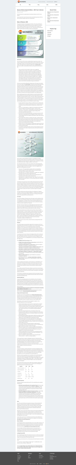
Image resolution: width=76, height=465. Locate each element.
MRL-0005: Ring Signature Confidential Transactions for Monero (28, 390)
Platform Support (28, 446)
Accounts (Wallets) (20, 446)
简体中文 (56, 1)
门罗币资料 (51, 457)
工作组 (29, 455)
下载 (29, 4)
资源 (56, 4)
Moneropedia (19, 456)
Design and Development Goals (37, 294)
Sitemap (44, 463)
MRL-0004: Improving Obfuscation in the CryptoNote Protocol (28, 385)
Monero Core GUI (34, 446)
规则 (37, 463)
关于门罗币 (18, 455)
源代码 (40, 463)
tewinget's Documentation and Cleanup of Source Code (27, 242)
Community (49, 32)
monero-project (27, 84)
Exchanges (39, 446)
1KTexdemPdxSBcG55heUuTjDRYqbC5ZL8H (29, 291)
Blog (38, 4)
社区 (47, 4)
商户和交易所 (41, 455)
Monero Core (33, 445)
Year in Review (28, 445)
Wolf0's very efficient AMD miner (24, 254)
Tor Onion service (33, 463)
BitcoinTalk (40, 457)
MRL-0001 (37, 386)
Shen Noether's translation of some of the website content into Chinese (30, 249)
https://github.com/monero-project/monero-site (31, 426)
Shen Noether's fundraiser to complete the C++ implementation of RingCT (30, 251)
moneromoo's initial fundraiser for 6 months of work (27, 244)
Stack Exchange (41, 456)
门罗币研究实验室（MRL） (53, 456)
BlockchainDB (28, 448)
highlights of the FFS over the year (24, 240)
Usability (24, 446)
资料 (18, 460)
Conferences (49, 34)
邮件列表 (29, 457)
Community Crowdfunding (41, 1)
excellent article (37, 64)
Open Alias (51, 455)
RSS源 (48, 463)
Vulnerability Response (50, 1)
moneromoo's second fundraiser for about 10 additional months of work (30, 246)
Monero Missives (23, 445)
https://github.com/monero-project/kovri (23, 419)
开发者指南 (18, 457)
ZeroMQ (22, 448)
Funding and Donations (38, 445)
